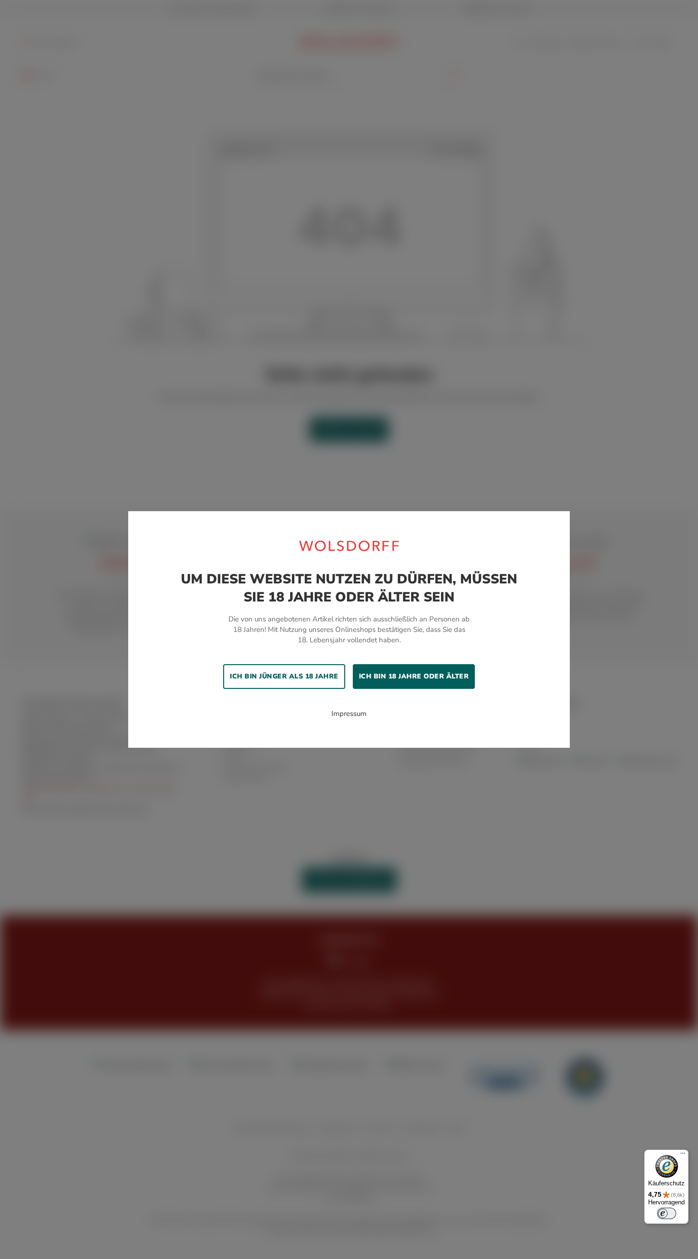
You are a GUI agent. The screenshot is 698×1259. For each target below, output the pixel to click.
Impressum (349, 713)
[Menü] (683, 1155)
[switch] (666, 1213)
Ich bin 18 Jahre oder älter (414, 676)
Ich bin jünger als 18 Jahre (284, 676)
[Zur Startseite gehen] (349, 545)
